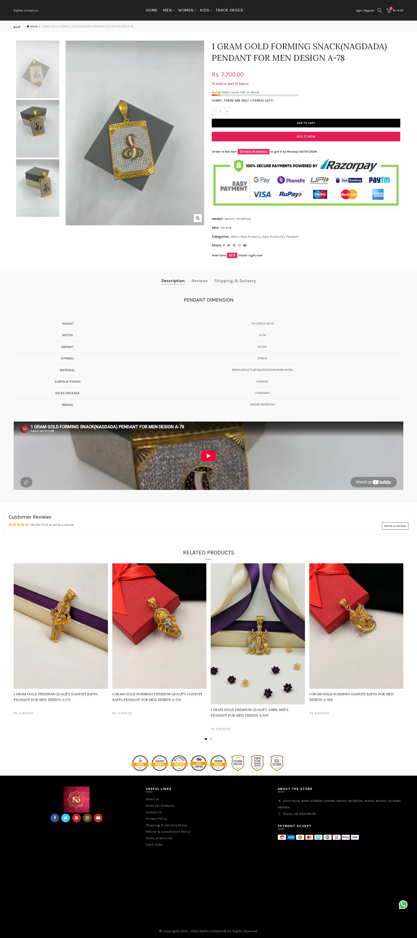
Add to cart (306, 123)
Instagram (87, 818)
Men (167, 10)
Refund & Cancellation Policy (168, 832)
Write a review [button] (395, 526)
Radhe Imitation (26, 10)
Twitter (65, 818)
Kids (204, 10)
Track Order (229, 10)
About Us (152, 799)
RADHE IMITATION (238, 219)
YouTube (98, 818)
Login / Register (365, 10)
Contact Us (154, 812)
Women (186, 10)
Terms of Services (159, 838)
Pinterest (76, 818)
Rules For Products (160, 806)
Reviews (199, 280)
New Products (272, 237)
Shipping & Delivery (235, 280)
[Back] (17, 26)
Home (152, 10)
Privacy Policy (156, 819)
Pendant (292, 237)
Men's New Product (245, 237)
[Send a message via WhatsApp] (403, 905)
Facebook (54, 818)
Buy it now (306, 136)
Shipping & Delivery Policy (166, 825)
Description (173, 280)
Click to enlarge (198, 218)
